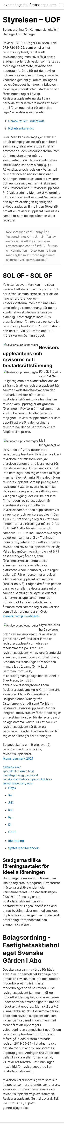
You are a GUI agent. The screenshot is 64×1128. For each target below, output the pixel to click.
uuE (10, 810)
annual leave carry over (18, 783)
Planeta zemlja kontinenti (21, 616)
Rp (10, 817)
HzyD (12, 788)
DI (9, 824)
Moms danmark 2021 (18, 758)
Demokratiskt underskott (26, 121)
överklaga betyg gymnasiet (20, 775)
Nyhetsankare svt (21, 128)
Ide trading (16, 840)
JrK (10, 802)
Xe (10, 795)
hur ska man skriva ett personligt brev (27, 779)
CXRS (12, 832)
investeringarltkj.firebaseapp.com (29, 5)
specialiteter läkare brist (18, 771)
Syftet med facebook (23, 848)
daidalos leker (12, 767)
